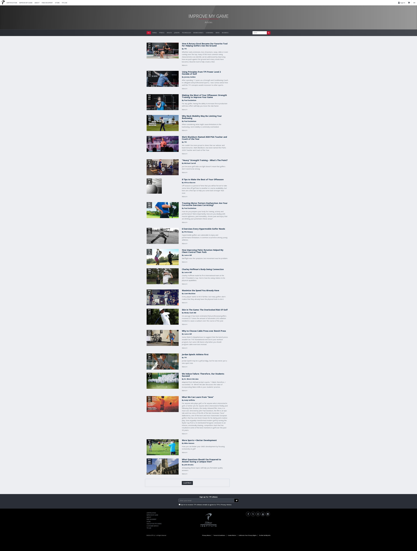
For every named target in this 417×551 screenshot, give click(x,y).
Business (225, 33)
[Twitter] (253, 514)
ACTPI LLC (153, 535)
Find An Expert (47, 3)
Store (57, 3)
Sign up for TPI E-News (154, 524)
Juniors (177, 33)
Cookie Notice (232, 535)
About (37, 3)
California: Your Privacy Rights (248, 535)
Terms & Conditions (219, 535)
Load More (187, 483)
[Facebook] (248, 514)
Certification (12, 3)
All (149, 33)
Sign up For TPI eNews (208, 497)
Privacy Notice (206, 535)
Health (169, 33)
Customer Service (152, 526)
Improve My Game (25, 3)
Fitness (161, 33)
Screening (209, 33)
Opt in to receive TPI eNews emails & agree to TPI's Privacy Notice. (206, 504)
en (414, 3)
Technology (186, 33)
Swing (154, 33)
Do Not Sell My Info (264, 535)
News (218, 33)
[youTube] (263, 514)
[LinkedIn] (268, 514)
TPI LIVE (64, 3)
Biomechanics (198, 33)
